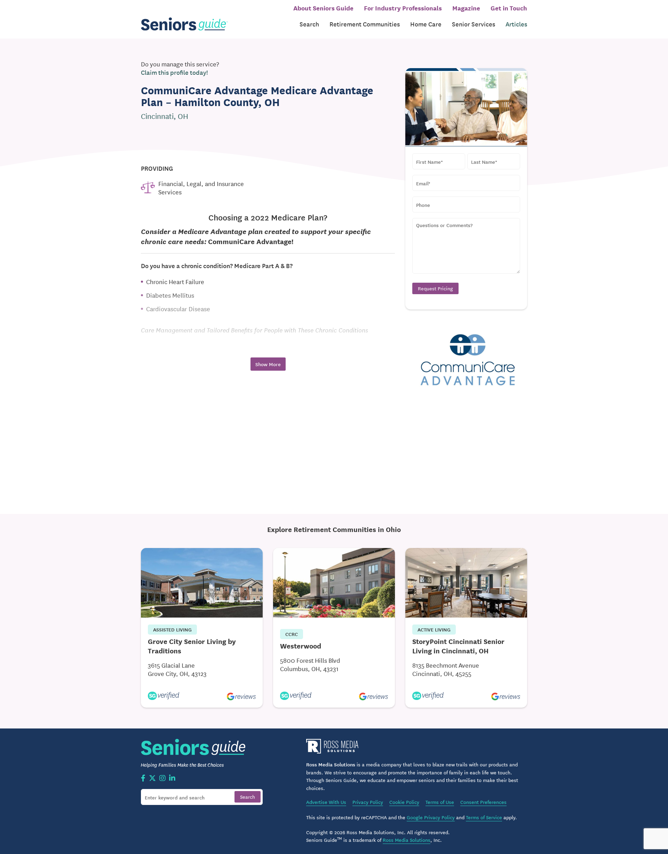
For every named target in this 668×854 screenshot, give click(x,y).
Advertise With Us (326, 802)
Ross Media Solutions (406, 840)
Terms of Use (440, 802)
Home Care (426, 23)
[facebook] (143, 778)
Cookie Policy (404, 802)
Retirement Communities (364, 23)
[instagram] (162, 778)
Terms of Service (484, 817)
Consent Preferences (483, 802)
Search (309, 23)
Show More (268, 364)
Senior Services (473, 23)
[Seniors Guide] (184, 24)
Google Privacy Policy (431, 817)
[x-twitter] (152, 778)
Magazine (466, 7)
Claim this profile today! (174, 72)
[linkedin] (172, 778)
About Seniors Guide (323, 7)
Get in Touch (509, 7)
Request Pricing (435, 288)
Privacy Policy (367, 802)
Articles (516, 23)
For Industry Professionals (403, 7)
